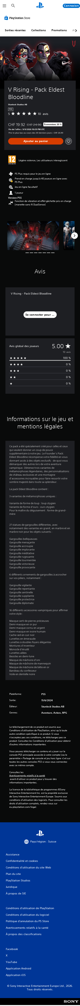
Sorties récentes (15, 30)
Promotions (59, 30)
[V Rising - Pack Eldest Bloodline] (33, 235)
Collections (38, 30)
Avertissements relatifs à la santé (27, 775)
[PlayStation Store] (18, 18)
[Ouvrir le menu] (4, 6)
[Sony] (71, 1004)
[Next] (74, 235)
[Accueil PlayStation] (40, 5)
